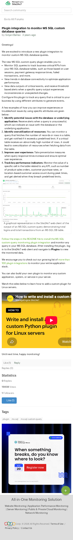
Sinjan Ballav (13, 35)
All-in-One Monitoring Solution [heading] (36, 499)
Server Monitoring (17, 509)
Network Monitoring (36, 513)
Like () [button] (10, 400)
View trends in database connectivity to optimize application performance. (37, 81)
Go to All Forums (14, 19)
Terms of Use (56, 524)
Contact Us (26, 528)
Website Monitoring (15, 506)
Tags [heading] (5, 412)
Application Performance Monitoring (48, 506)
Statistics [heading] (9, 375)
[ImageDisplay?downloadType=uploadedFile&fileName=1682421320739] (36, 200)
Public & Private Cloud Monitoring (48, 509)
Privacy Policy (12, 528)
